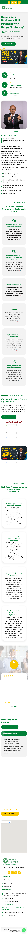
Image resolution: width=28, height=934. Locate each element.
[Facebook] (12, 2)
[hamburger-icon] (25, 8)
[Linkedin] (9, 2)
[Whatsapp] (24, 930)
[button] (14, 57)
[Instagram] (19, 2)
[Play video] (14, 664)
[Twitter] (15, 2)
